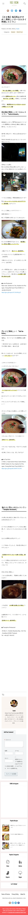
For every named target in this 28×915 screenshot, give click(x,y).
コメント (8, 739)
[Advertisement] (14, 51)
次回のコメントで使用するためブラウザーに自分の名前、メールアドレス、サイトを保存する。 (13, 764)
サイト (6, 758)
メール (17, 750)
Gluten (20, 866)
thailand (13, 32)
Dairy (8, 866)
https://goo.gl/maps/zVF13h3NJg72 (11, 292)
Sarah (17, 28)
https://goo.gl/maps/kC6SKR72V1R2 (12, 468)
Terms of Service (5, 894)
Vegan (20, 877)
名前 (6, 750)
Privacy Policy (15, 894)
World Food (19, 32)
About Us (22, 894)
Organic (8, 877)
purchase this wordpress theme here (17, 912)
